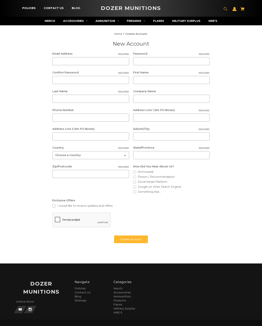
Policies (80, 288)
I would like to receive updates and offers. (85, 205)
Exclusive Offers (63, 200)
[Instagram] (30, 309)
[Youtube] (20, 309)
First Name (171, 72)
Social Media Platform (152, 182)
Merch (118, 288)
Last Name (90, 91)
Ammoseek (146, 172)
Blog (78, 296)
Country (90, 147)
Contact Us (83, 292)
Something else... (149, 191)
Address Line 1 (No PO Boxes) (171, 110)
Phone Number (63, 110)
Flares (118, 304)
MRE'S (118, 312)
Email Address (90, 53)
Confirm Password (90, 72)
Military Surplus (124, 308)
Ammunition (122, 296)
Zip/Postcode (90, 166)
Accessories (122, 292)
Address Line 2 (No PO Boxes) (73, 129)
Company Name (144, 91)
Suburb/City (171, 129)
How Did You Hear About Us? (153, 166)
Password (171, 53)
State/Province (171, 147)
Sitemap (80, 300)
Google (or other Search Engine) (159, 187)
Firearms (120, 300)
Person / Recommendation (156, 177)
